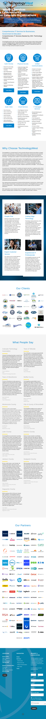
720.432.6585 (5, 662)
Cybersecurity (20, 660)
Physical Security (20, 662)
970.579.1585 (5, 671)
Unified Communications (22, 664)
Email (5, 675)
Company (33, 687)
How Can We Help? (35, 692)
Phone (32, 683)
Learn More (9, 90)
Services (19, 658)
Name (32, 672)
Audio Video (19, 666)
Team (18, 668)
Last (38, 676)
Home (18, 656)
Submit (34, 708)
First (31, 676)
